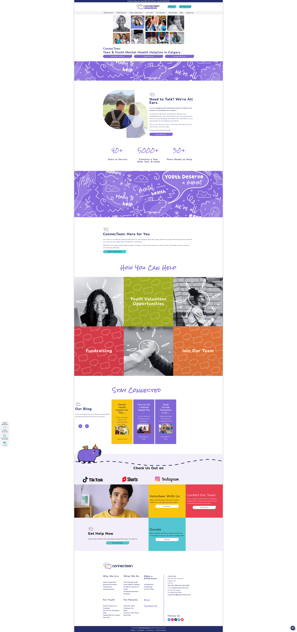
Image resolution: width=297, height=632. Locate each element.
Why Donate (172, 13)
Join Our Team (198, 351)
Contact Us (189, 13)
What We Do (121, 13)
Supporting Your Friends (111, 615)
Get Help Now (185, 7)
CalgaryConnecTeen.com (179, 588)
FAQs (125, 610)
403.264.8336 (165, 1)
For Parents (161, 13)
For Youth (149, 13)
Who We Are (108, 13)
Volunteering (148, 584)
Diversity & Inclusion (110, 584)
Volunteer (167, 506)
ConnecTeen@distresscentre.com (179, 595)
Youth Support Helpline (132, 584)
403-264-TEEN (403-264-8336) (178, 585)
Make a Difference (136, 13)
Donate (167, 539)
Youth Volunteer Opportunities (148, 301)
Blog (181, 13)
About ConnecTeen (115, 252)
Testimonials (107, 587)
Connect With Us (179, 56)
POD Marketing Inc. (145, 628)
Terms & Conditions (161, 630)
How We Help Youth (131, 582)
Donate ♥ (171, 7)
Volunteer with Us (117, 56)
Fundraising (99, 351)
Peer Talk (106, 617)
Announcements (108, 589)
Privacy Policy (150, 630)
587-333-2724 (149, 1)
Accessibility (140, 630)
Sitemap (133, 630)
